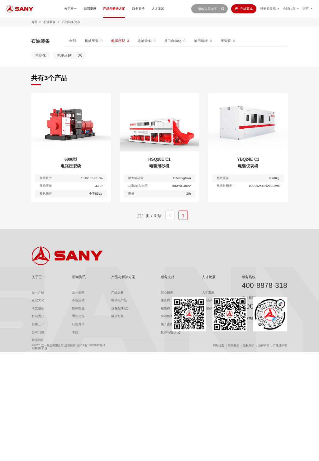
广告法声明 (280, 345)
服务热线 (248, 277)
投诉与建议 (168, 332)
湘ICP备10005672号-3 (91, 345)
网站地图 (218, 345)
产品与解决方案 (114, 8)
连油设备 (144, 41)
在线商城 (246, 8)
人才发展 (158, 8)
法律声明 (263, 345)
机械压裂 (91, 41)
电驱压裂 (118, 41)
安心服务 (167, 292)
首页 (34, 22)
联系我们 (233, 345)
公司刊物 (38, 332)
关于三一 (70, 8)
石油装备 (49, 22)
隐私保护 (248, 345)
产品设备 (117, 292)
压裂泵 (226, 41)
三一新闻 (78, 292)
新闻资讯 (90, 8)
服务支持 (138, 8)
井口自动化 (172, 41)
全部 (72, 41)
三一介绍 (38, 292)
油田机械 (201, 41)
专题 (75, 332)
